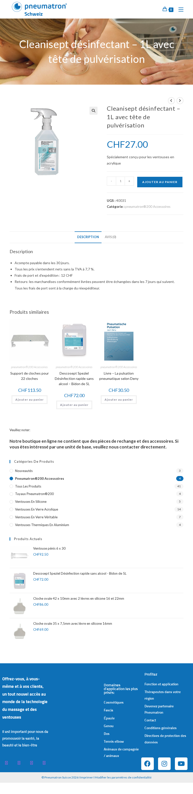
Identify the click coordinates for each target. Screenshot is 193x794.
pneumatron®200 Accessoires (147, 207)
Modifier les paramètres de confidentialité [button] (123, 777)
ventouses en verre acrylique (36, 509)
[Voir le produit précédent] (171, 100)
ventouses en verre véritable (36, 517)
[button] (93, 111)
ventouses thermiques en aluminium (42, 525)
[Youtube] (181, 763)
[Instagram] (164, 763)
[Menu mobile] (179, 9)
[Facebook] (147, 763)
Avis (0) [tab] (110, 237)
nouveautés (24, 471)
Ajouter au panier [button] (29, 399)
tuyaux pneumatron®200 (34, 494)
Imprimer (86, 777)
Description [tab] (88, 237)
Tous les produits (28, 486)
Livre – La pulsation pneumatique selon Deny (118, 376)
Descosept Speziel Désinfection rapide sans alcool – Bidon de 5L (74, 378)
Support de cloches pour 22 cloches (29, 376)
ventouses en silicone (30, 502)
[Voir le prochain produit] (179, 100)
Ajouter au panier (159, 182)
